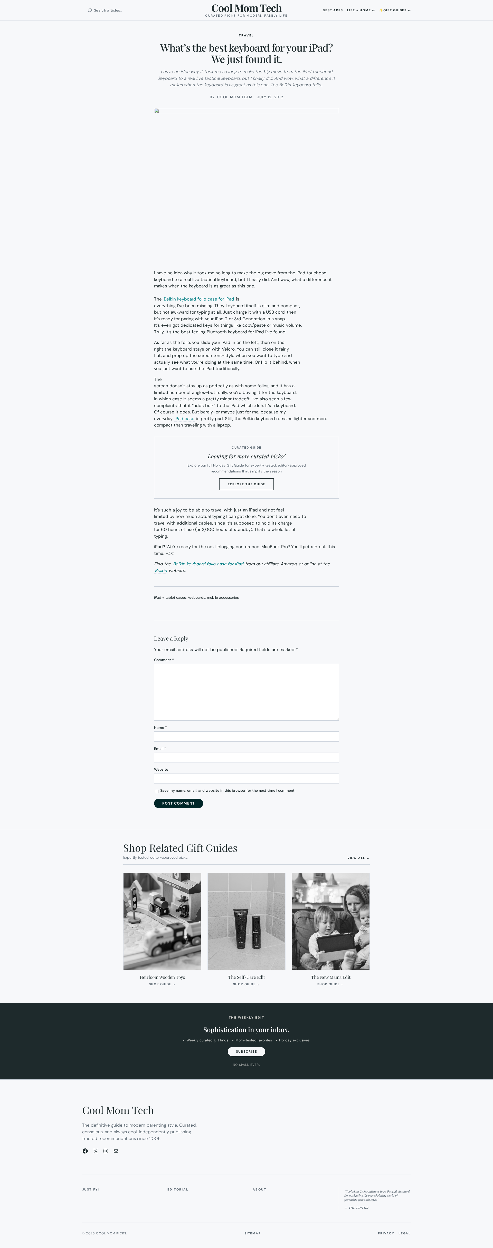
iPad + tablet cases (170, 597)
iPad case (184, 418)
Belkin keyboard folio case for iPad (199, 299)
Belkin (161, 570)
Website (161, 769)
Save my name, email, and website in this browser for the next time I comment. (227, 790)
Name (160, 727)
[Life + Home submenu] (373, 10)
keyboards (196, 597)
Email (160, 748)
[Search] (90, 10)
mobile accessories (223, 597)
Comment (164, 659)
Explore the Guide (251, 486)
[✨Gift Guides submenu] (409, 10)
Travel (246, 35)
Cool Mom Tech (246, 7)
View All (358, 858)
